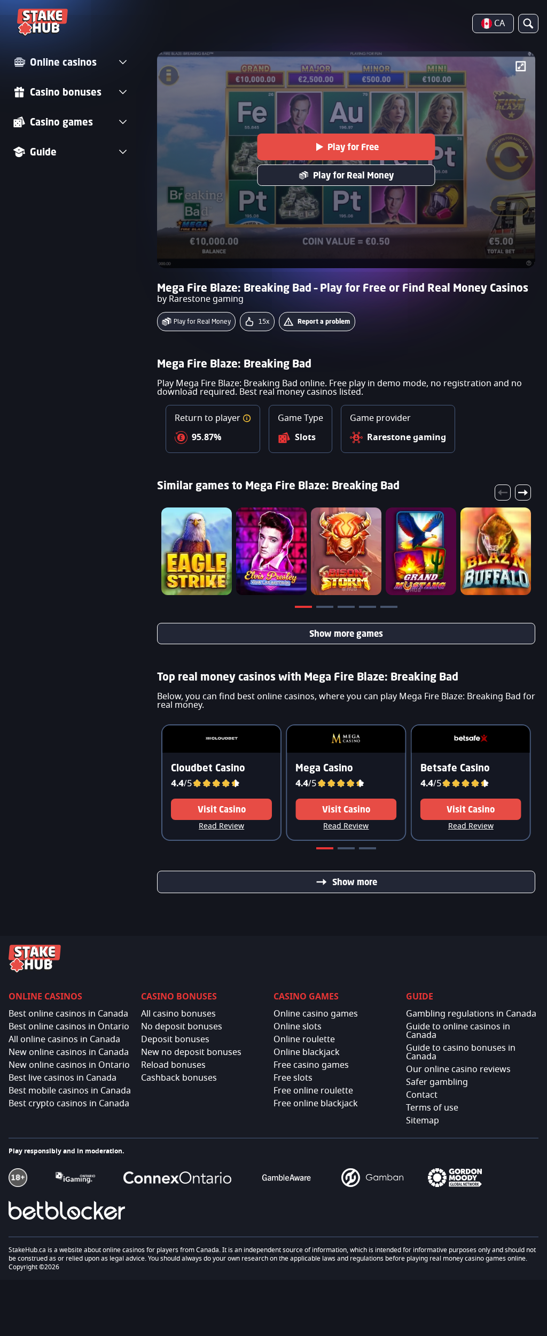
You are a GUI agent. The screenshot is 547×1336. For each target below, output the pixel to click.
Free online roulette (313, 1091)
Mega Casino (324, 767)
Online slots (298, 1026)
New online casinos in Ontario (69, 1065)
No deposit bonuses (181, 1026)
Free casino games (311, 1065)
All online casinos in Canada (64, 1039)
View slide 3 (347, 609)
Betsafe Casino (455, 767)
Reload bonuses (173, 1065)
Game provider (380, 418)
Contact (421, 1095)
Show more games (346, 633)
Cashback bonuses (179, 1078)
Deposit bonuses (175, 1039)
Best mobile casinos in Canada (70, 1091)
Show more (354, 882)
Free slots (293, 1078)
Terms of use (432, 1108)
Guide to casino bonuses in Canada (460, 1052)
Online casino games (316, 1014)
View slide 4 (368, 609)
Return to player (209, 418)
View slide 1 (304, 609)
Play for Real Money (353, 175)
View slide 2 (325, 609)
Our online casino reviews (458, 1069)
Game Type (300, 418)
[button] (247, 418)
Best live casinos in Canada (62, 1078)
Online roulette (304, 1039)
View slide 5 (390, 609)
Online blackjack (307, 1052)
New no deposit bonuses (191, 1052)
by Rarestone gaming (200, 299)
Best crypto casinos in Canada (69, 1103)
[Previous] (503, 493)
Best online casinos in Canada (68, 1014)
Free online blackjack (316, 1103)
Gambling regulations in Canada (471, 1014)
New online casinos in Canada (69, 1052)
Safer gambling (437, 1082)
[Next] (523, 493)
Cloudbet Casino (208, 767)
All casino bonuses (178, 1014)
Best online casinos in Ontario (69, 1026)
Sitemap (422, 1120)
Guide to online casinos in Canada (458, 1031)
